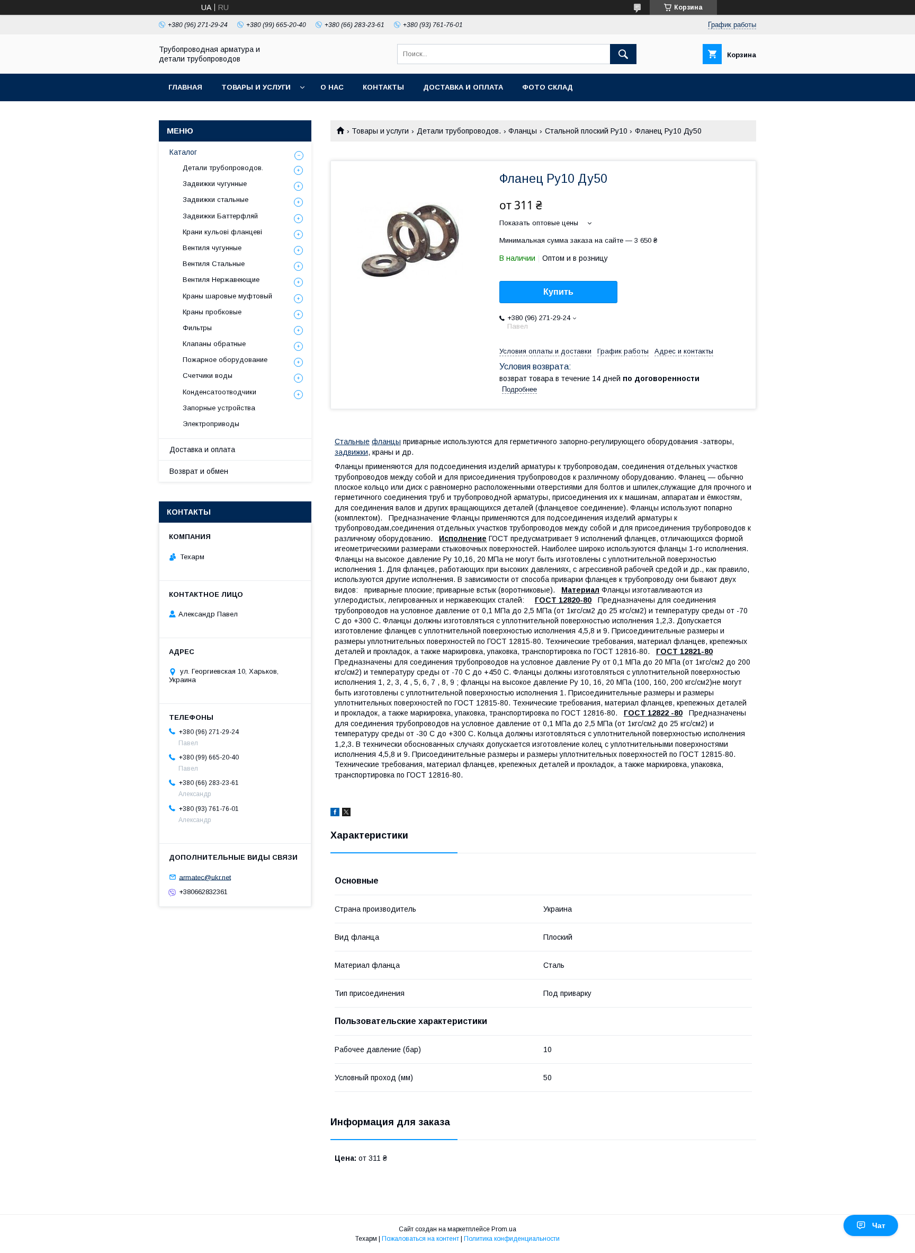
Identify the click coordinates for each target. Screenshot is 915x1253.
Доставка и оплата (463, 87)
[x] (346, 813)
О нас (332, 87)
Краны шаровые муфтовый (227, 296)
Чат (878, 1225)
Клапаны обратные (214, 344)
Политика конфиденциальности (512, 1238)
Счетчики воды (207, 376)
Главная (185, 87)
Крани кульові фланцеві (222, 232)
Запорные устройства (219, 408)
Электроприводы (211, 424)
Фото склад (547, 87)
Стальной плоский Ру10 (586, 131)
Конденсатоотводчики (219, 392)
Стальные (352, 441)
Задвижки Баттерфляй (220, 216)
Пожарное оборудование (225, 360)
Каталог (183, 152)
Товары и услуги (256, 87)
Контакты (383, 87)
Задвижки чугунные (215, 184)
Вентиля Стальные (214, 264)
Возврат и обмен (198, 471)
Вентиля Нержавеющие (221, 280)
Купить (558, 291)
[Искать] (623, 54)
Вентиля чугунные (212, 248)
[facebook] (334, 813)
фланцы (386, 441)
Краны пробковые (212, 312)
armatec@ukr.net (205, 877)
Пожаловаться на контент (420, 1238)
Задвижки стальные (215, 200)
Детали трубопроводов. (459, 131)
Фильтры (197, 328)
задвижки (351, 452)
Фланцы (522, 131)
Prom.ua (503, 1229)
